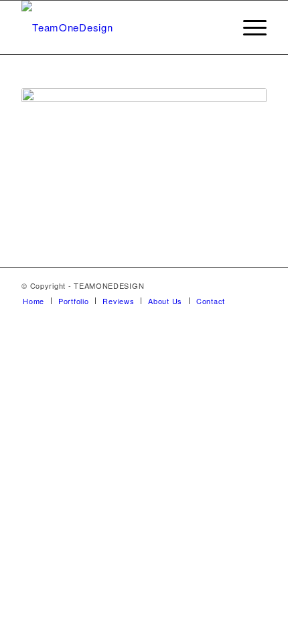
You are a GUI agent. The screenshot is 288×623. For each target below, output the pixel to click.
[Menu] (248, 27)
